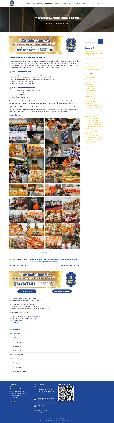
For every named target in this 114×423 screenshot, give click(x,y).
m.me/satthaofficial (29, 318)
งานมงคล (56, 259)
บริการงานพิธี (48, 3)
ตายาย (92, 95)
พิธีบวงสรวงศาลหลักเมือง (69, 266)
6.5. (86, 116)
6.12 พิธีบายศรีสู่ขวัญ (91, 131)
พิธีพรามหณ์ (62, 15)
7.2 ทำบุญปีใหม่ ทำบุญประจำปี (93, 137)
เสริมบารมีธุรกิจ (53, 261)
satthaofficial (18, 321)
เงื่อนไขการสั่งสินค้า (81, 3)
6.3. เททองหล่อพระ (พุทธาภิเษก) (94, 112)
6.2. (86, 108)
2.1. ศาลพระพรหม (90, 84)
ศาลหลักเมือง (97, 125)
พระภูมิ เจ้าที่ (92, 93)
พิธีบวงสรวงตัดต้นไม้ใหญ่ (19, 266)
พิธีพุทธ (68, 15)
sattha (65, 23)
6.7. (86, 120)
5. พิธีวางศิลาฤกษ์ (90, 101)
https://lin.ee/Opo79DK (33, 316)
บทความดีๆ (47, 15)
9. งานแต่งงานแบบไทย (91, 146)
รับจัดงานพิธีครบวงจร (44, 261)
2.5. (86, 93)
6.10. (86, 127)
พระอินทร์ (92, 88)
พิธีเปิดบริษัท (68, 259)
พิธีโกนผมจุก (88, 64)
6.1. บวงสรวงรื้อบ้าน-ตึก (92, 105)
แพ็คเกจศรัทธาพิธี (37, 3)
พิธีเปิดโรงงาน (75, 259)
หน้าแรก (29, 3)
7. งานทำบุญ (88, 133)
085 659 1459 (18, 323)
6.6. (86, 118)
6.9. (86, 125)
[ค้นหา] (88, 3)
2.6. (86, 95)
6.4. (86, 114)
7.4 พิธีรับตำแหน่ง (90, 142)
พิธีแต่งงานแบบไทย (90, 67)
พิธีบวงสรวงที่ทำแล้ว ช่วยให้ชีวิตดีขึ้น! (46, 399)
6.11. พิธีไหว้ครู (89, 129)
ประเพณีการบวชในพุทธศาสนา (93, 70)
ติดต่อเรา (71, 3)
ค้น (100, 41)
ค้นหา (86, 38)
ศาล (88, 86)
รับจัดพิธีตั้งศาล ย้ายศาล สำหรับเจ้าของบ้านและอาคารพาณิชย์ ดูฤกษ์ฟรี (94, 54)
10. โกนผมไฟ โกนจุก (91, 148)
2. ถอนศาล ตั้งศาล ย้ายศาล (93, 82)
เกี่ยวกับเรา (58, 3)
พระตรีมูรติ (93, 91)
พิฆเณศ (92, 86)
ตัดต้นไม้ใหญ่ (96, 120)
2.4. (86, 91)
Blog (56, 418)
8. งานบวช (88, 144)
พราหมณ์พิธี (62, 418)
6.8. (86, 123)
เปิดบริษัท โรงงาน (98, 123)
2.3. (86, 88)
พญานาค (95, 114)
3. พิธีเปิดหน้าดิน (89, 97)
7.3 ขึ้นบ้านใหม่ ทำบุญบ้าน (92, 140)
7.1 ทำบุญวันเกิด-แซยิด (91, 135)
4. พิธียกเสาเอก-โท (90, 99)
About (51, 418)
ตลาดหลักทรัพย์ (98, 127)
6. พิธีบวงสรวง (89, 103)
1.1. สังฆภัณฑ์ (88, 80)
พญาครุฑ (95, 116)
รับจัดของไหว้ (35, 261)
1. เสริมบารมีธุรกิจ (90, 78)
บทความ (65, 3)
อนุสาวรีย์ (95, 118)
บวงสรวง (62, 259)
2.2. (86, 86)
